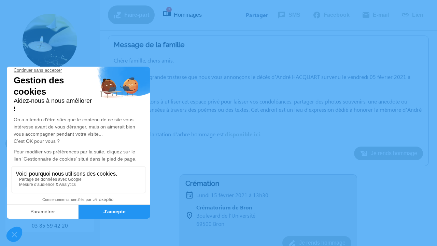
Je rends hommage (394, 153)
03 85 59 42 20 (50, 225)
